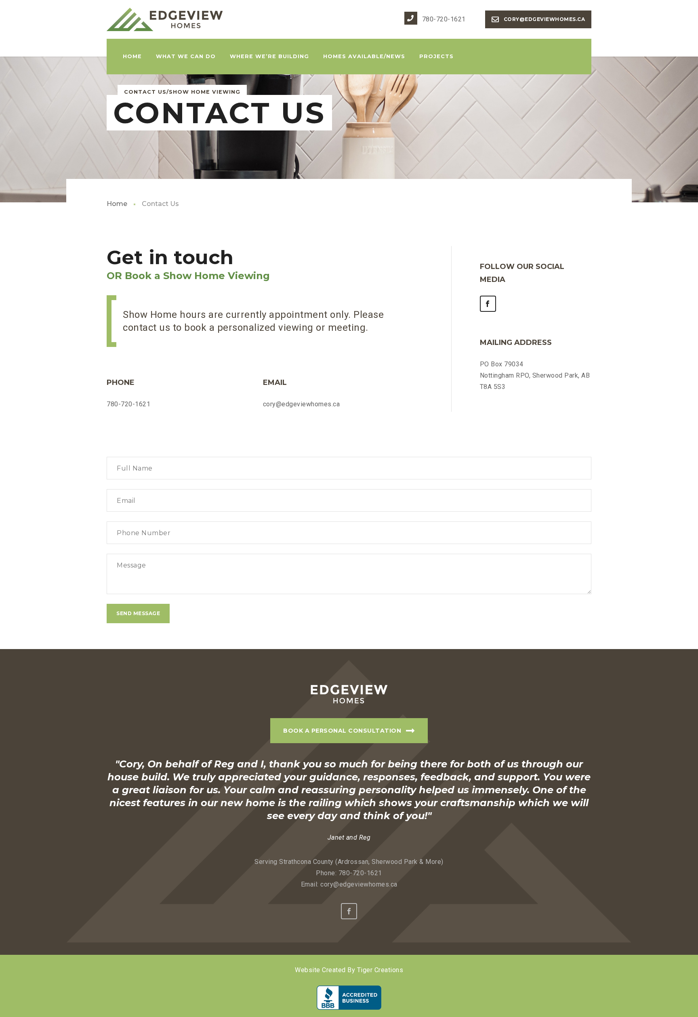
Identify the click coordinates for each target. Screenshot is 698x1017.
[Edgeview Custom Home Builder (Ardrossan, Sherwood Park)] (165, 19)
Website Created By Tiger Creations (349, 970)
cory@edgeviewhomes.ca (543, 19)
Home (117, 204)
